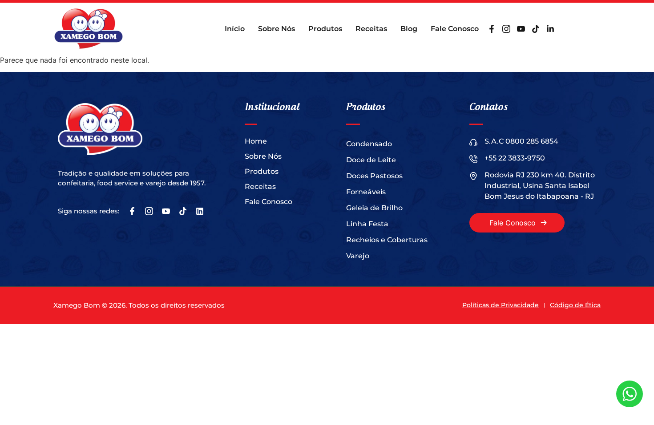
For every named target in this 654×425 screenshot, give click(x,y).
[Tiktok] (536, 29)
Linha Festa (367, 224)
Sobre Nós (276, 28)
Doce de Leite (371, 160)
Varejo (357, 256)
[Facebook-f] (492, 29)
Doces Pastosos (374, 176)
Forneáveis (366, 192)
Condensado (369, 144)
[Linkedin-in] (550, 29)
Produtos (325, 28)
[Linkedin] (200, 211)
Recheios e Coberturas (387, 240)
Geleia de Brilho (374, 208)
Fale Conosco (455, 28)
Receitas (371, 28)
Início (235, 28)
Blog (408, 28)
